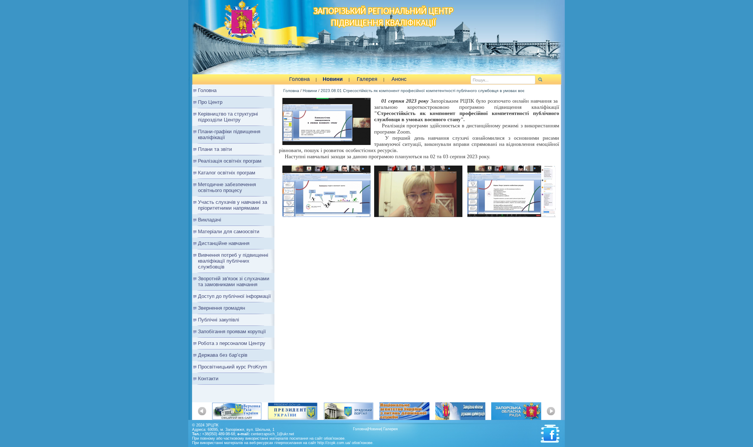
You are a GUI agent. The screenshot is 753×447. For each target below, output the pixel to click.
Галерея (367, 79)
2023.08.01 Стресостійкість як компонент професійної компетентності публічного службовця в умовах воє (422, 90)
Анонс (399, 79)
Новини (333, 79)
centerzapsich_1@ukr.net (272, 434)
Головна (299, 79)
